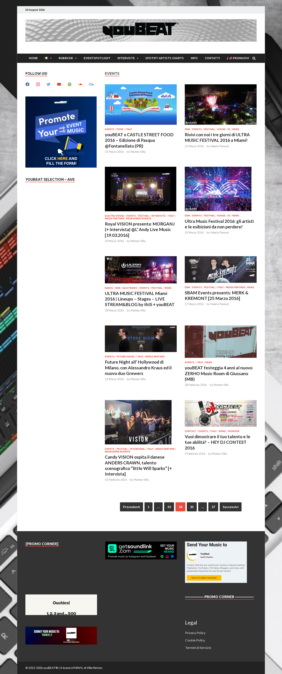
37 (213, 507)
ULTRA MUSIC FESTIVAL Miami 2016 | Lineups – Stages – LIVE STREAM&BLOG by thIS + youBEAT (139, 299)
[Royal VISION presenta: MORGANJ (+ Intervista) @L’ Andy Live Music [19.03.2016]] (141, 189)
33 (169, 507)
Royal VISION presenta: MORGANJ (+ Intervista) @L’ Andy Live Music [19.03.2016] (140, 229)
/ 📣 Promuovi (238, 58)
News (235, 129)
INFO (194, 58)
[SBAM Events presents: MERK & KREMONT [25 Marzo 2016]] (221, 270)
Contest (190, 431)
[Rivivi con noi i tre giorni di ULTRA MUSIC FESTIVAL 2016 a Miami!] (221, 105)
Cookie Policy (195, 640)
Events (109, 129)
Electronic (130, 288)
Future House (125, 356)
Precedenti (131, 507)
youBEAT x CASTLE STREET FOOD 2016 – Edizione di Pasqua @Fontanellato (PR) (139, 140)
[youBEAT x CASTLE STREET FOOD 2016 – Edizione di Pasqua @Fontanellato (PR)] (141, 105)
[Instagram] (38, 84)
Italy (129, 129)
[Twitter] (48, 84)
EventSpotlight (97, 58)
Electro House (114, 216)
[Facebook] (27, 84)
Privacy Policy (195, 633)
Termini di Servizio (198, 647)
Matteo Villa (138, 151)
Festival (209, 129)
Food (120, 129)
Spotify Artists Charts (164, 58)
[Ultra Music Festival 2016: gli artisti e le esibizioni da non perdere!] (221, 189)
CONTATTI (212, 58)
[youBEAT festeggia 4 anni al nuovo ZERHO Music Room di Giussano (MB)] (221, 342)
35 (192, 507)
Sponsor (233, 431)
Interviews (137, 449)
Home (33, 58)
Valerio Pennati (220, 146)
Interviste (126, 58)
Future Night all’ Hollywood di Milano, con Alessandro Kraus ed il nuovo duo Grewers (138, 367)
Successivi (230, 507)
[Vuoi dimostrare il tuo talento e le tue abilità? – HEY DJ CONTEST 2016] (221, 414)
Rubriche (66, 58)
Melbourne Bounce (138, 218)
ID (228, 129)
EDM (187, 129)
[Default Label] (59, 84)
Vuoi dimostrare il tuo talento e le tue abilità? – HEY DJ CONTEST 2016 (217, 442)
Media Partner (114, 218)
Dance (109, 288)
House (221, 129)
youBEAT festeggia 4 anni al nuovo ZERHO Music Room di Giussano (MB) (218, 373)
